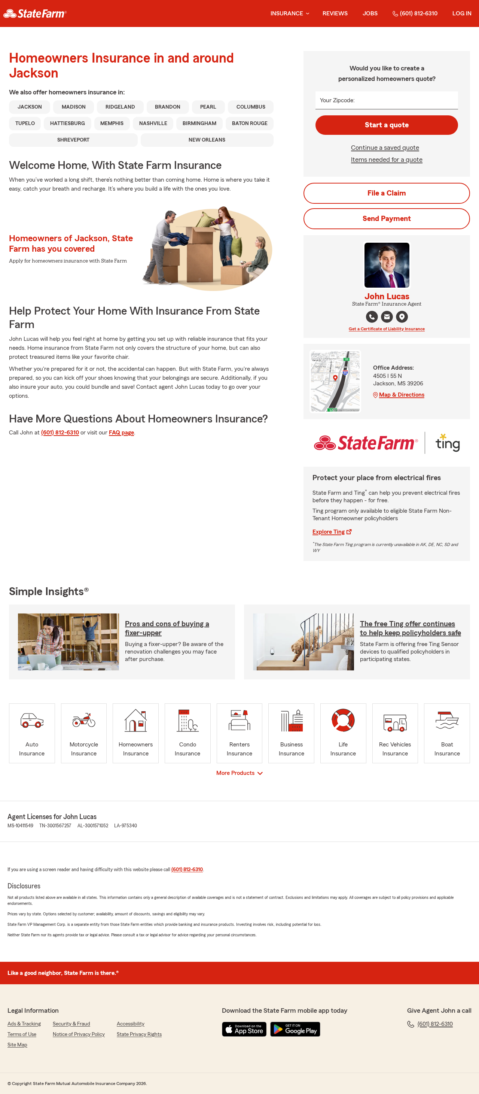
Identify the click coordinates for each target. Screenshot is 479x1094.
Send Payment (387, 218)
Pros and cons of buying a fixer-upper (167, 628)
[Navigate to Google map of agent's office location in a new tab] (402, 317)
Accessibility (130, 1024)
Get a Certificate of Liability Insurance (387, 329)
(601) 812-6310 (418, 13)
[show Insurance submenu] (306, 14)
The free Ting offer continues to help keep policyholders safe (410, 628)
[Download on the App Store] (244, 1029)
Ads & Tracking (24, 1024)
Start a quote (387, 125)
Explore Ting (328, 532)
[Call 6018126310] (372, 317)
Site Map (17, 1045)
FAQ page (121, 433)
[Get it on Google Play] (295, 1029)
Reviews (335, 13)
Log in (462, 13)
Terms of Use (21, 1034)
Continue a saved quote (385, 147)
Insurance (287, 13)
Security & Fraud (71, 1024)
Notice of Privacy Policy (79, 1034)
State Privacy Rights (139, 1034)
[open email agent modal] (387, 318)
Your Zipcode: (337, 100)
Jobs (370, 13)
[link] (35, 13)
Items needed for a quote (386, 159)
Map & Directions (401, 395)
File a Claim (386, 193)
